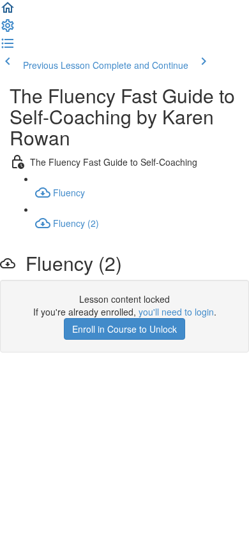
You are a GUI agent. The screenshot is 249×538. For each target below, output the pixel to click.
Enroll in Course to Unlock (124, 329)
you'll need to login (176, 311)
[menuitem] (7, 29)
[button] (7, 11)
